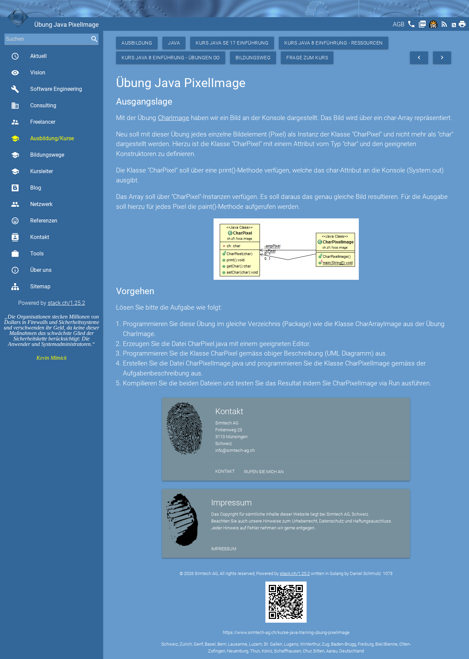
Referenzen (34, 221)
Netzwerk (32, 204)
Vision (28, 73)
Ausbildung (137, 43)
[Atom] (454, 26)
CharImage (173, 118)
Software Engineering (46, 89)
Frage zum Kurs (307, 57)
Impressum (223, 548)
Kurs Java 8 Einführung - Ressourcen (333, 43)
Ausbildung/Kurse (42, 138)
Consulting (33, 105)
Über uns (31, 270)
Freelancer (33, 122)
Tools (27, 254)
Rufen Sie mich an (264, 471)
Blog (35, 187)
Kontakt (30, 237)
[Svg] (434, 26)
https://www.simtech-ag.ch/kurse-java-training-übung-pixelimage (286, 632)
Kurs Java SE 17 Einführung (232, 43)
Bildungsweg (253, 57)
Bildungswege (37, 155)
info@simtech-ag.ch (235, 450)
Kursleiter (32, 171)
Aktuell (29, 56)
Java (174, 43)
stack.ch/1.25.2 (66, 303)
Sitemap (40, 286)
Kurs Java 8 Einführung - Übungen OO (171, 57)
